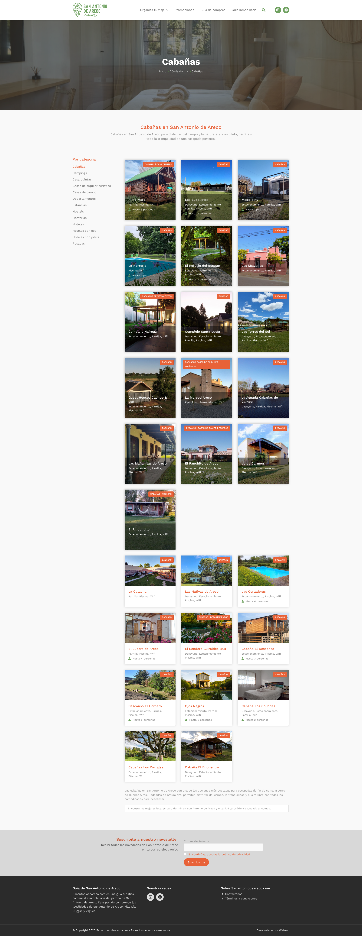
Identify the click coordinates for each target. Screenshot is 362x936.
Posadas (79, 243)
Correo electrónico (196, 841)
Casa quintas (82, 179)
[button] (264, 10)
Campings (80, 173)
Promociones (184, 10)
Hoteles (78, 224)
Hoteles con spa (84, 230)
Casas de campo (85, 192)
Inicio (162, 71)
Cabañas (79, 166)
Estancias (80, 205)
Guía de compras (212, 10)
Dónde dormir (178, 71)
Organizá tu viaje (152, 10)
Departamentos (84, 198)
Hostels (78, 211)
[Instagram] (278, 10)
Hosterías (80, 218)
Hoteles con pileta (86, 237)
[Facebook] (286, 10)
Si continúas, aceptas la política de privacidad (219, 854)
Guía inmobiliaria (244, 10)
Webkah (284, 930)
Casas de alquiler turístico (92, 186)
